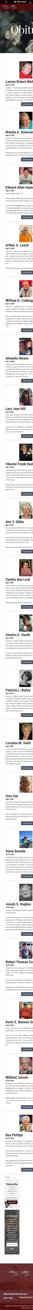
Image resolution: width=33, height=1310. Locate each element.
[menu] (30, 2)
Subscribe (12, 1202)
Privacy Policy (25, 1308)
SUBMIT (12, 1249)
